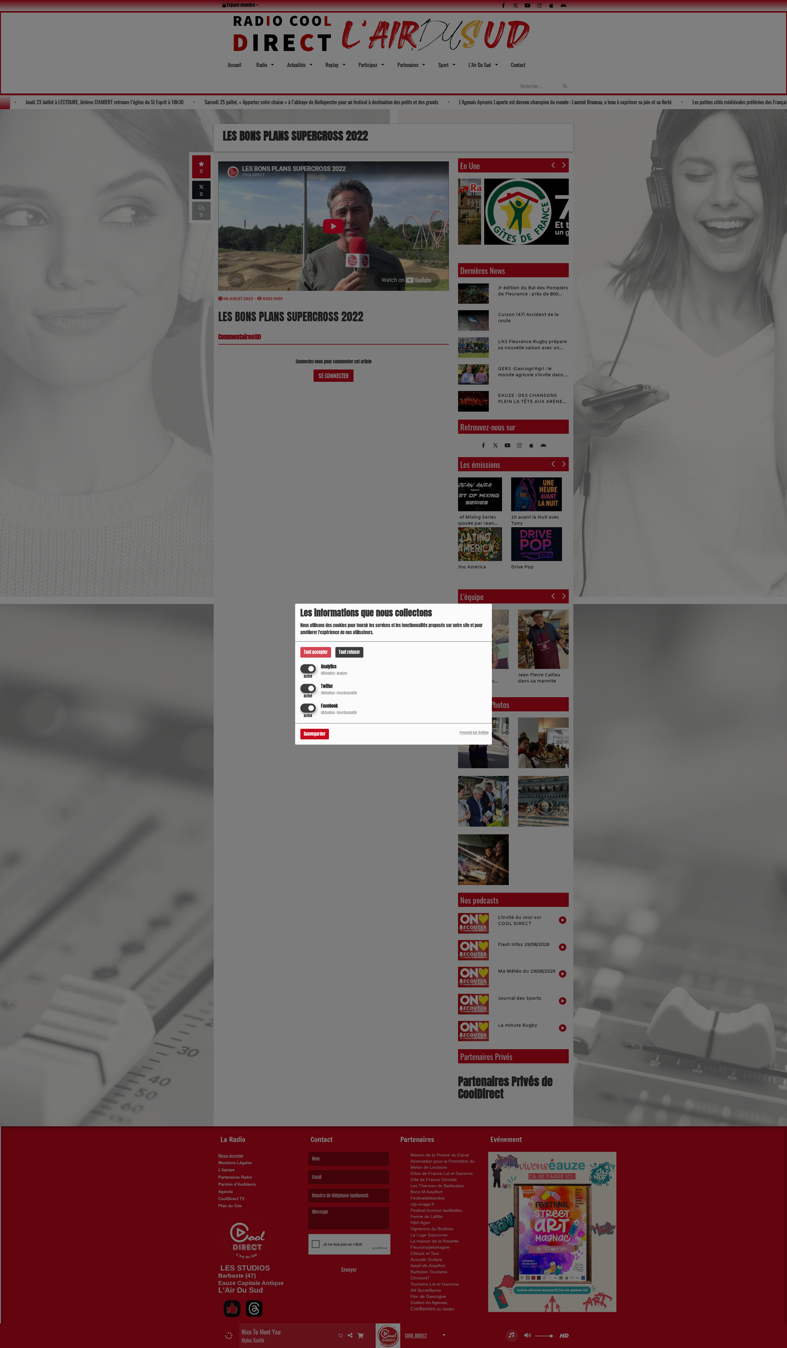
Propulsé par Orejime (474, 732)
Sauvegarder (315, 734)
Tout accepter (316, 652)
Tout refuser (349, 652)
